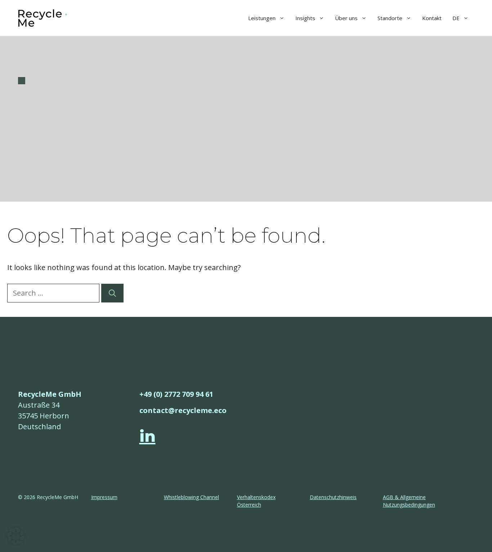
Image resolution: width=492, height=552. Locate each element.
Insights (305, 18)
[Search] (112, 293)
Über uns (346, 18)
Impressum (104, 497)
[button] (16, 536)
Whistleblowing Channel (191, 497)
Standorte (389, 18)
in (147, 436)
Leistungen (262, 18)
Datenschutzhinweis (333, 497)
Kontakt (432, 18)
